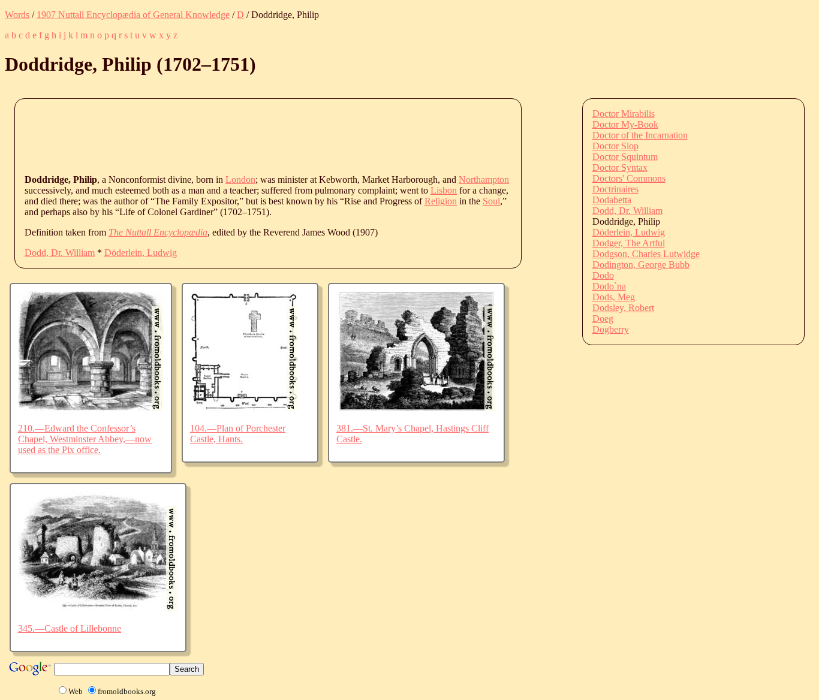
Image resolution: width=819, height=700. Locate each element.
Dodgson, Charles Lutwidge (646, 254)
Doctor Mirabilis (623, 113)
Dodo (603, 275)
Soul (491, 201)
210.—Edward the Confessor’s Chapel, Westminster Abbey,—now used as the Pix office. (85, 439)
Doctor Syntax (620, 167)
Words (17, 15)
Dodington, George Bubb (640, 265)
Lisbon (443, 190)
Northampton (484, 179)
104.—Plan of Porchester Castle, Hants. (237, 433)
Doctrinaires (615, 189)
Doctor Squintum (625, 157)
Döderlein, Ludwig (140, 253)
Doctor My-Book (625, 124)
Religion (440, 201)
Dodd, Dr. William (60, 253)
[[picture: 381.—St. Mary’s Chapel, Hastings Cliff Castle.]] (416, 408)
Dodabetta (611, 200)
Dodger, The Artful (628, 243)
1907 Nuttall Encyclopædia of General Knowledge (133, 15)
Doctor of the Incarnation (640, 135)
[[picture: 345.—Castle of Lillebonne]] (98, 608)
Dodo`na (609, 286)
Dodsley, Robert (623, 308)
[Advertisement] (243, 135)
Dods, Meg (613, 297)
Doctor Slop (615, 146)
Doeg (602, 318)
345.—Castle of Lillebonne (69, 628)
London (240, 179)
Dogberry (610, 329)
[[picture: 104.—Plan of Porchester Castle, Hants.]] (244, 408)
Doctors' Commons (629, 178)
